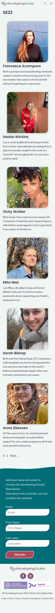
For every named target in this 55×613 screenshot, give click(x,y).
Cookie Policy (48, 598)
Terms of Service (22, 598)
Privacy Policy (7, 598)
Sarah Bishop (14, 353)
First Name (13, 522)
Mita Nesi (11, 282)
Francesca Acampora (22, 66)
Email (9, 506)
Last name (12, 537)
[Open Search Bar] (45, 3)
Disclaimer (35, 598)
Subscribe (19, 554)
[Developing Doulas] (17, 3)
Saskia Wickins (15, 136)
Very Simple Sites (45, 593)
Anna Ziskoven (15, 428)
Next (15, 455)
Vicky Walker (14, 211)
